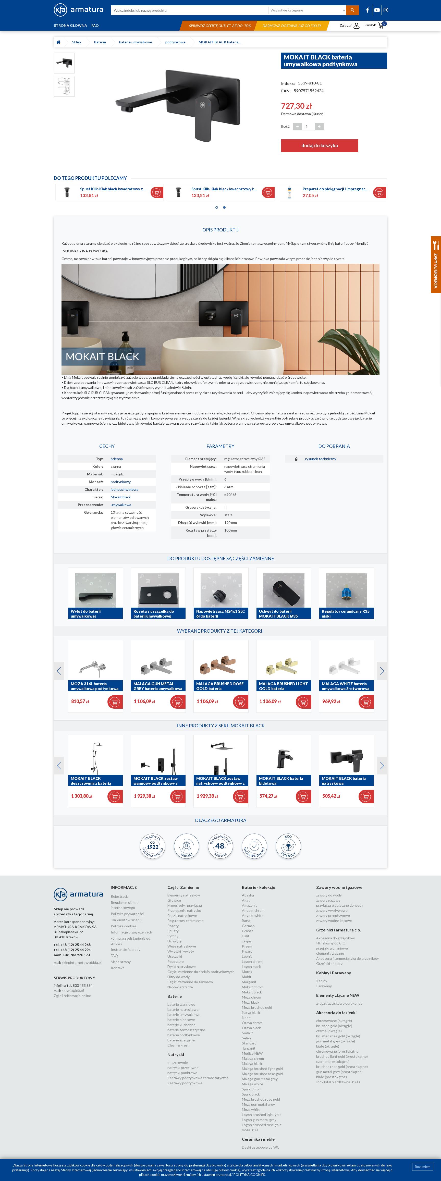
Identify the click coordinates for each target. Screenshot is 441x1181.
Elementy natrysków (183, 895)
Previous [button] (56, 669)
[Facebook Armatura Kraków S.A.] (367, 10)
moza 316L (250, 1130)
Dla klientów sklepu (126, 920)
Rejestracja (120, 896)
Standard (249, 1043)
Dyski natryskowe (181, 966)
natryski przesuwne (183, 1067)
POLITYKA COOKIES (249, 1175)
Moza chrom (251, 997)
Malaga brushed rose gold (262, 1074)
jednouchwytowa (124, 489)
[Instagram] (386, 10)
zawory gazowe (328, 900)
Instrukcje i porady (125, 949)
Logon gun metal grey (259, 1119)
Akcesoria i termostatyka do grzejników (347, 958)
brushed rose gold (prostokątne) (342, 1066)
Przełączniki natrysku (184, 910)
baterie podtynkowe (183, 1035)
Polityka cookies (124, 926)
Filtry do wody (178, 977)
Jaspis (247, 941)
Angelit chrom (253, 910)
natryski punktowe (182, 1073)
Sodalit (247, 1033)
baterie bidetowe (181, 1019)
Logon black (251, 966)
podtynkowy (121, 481)
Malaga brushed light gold (262, 1068)
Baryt (246, 920)
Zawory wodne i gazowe (339, 887)
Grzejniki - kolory (329, 963)
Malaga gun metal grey (260, 1079)
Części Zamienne (183, 887)
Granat (247, 931)
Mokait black (121, 497)
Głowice (174, 900)
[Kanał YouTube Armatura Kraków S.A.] (377, 10)
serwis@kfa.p (72, 990)
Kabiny (321, 981)
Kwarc (247, 951)
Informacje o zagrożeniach (131, 932)
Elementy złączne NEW (337, 995)
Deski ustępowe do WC (260, 1147)
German (248, 926)
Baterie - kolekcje (258, 887)
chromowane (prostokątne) (338, 1051)
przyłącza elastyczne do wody (339, 905)
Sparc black (251, 1094)
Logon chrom (252, 961)
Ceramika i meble (258, 1139)
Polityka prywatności (127, 914)
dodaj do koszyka (319, 145)
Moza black (250, 1002)
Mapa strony (121, 961)
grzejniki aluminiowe (332, 948)
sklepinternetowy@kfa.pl (82, 962)
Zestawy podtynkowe (184, 1083)
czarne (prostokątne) (332, 1061)
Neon (246, 1017)
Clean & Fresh (178, 1045)
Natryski (175, 1054)
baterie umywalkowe (136, 42)
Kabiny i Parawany (333, 972)
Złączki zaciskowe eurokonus (339, 1003)
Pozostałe (175, 961)
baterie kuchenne (181, 1025)
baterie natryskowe (183, 1009)
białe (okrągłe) (327, 1046)
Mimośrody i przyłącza (184, 905)
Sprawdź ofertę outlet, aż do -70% (220, 25)
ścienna (117, 459)
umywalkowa (121, 504)
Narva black (251, 1012)
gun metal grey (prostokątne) (339, 1071)
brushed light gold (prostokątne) (342, 1056)
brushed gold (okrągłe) (334, 1026)
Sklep (77, 42)
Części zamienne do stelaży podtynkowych (201, 971)
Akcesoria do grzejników (335, 938)
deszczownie (177, 1062)
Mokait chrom (253, 987)
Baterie (100, 42)
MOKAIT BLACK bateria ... (220, 42)
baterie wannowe (181, 1004)
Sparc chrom (252, 1089)
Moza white (251, 1109)
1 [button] (216, 206)
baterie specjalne (181, 1040)
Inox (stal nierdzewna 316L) (338, 1082)
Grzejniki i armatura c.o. (338, 929)
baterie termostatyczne (186, 1030)
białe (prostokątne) (331, 1077)
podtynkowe (176, 42)
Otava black (251, 1028)
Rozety (173, 926)
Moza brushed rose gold (261, 1099)
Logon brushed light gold (261, 1114)
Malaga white (252, 1084)
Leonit (247, 956)
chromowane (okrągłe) (334, 1020)
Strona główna (70, 25)
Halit (245, 936)
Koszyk (374, 25)
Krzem (247, 946)
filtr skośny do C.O (331, 943)
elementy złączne (330, 953)
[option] (178, 106)
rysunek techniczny (320, 459)
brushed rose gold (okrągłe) (338, 1036)
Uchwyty (174, 941)
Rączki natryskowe (182, 915)
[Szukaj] (352, 10)
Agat (246, 900)
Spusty (173, 931)
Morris (247, 971)
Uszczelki (174, 956)
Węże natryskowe (181, 946)
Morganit (249, 982)
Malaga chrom (253, 1058)
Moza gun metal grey (258, 1104)
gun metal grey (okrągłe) (335, 1041)
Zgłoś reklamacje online (72, 995)
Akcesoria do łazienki (336, 1012)
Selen (246, 1038)
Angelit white (253, 915)
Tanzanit (248, 1048)
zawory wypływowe (332, 910)
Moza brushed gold (257, 1007)
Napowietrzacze (180, 987)
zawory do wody (329, 895)
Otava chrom (252, 1022)
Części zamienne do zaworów (190, 982)
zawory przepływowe (333, 915)
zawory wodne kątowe (334, 920)
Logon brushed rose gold (261, 1125)
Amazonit (249, 905)
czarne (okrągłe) (329, 1031)
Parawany (324, 986)
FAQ (95, 25)
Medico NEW (252, 1053)
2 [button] (224, 206)
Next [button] (379, 669)
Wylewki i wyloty (180, 951)
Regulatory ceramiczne (185, 920)
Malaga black (252, 1063)
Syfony (172, 936)
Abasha (248, 895)
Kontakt (117, 968)
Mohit (246, 977)
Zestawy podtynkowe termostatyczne (198, 1078)
